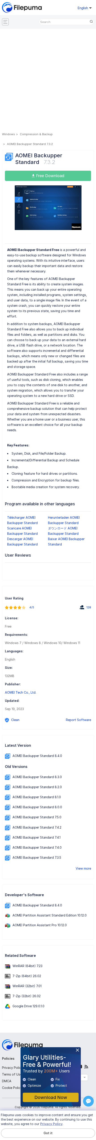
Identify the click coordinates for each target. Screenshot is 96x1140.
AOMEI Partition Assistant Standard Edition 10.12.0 (50, 915)
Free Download (49, 175)
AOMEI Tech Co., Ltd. (20, 692)
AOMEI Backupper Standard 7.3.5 (37, 857)
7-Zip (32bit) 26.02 (27, 996)
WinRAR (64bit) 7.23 (27, 966)
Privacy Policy (12, 1068)
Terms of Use (12, 1074)
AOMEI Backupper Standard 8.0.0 (37, 807)
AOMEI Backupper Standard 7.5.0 (37, 817)
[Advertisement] (48, 81)
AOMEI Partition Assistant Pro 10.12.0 (40, 925)
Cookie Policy (12, 1088)
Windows (8, 134)
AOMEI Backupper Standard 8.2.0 (37, 787)
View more (83, 868)
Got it (48, 1133)
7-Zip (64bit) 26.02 (27, 976)
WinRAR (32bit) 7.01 (27, 986)
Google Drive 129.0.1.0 (28, 1006)
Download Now (50, 1097)
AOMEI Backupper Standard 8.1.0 (37, 797)
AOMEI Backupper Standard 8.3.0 (37, 777)
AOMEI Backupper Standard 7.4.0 (37, 847)
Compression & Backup (36, 134)
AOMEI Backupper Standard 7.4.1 (37, 837)
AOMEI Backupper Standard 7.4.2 (37, 827)
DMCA (6, 1081)
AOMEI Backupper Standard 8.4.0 (37, 756)
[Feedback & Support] (88, 1101)
